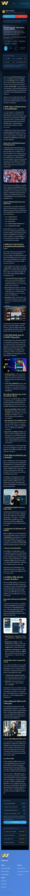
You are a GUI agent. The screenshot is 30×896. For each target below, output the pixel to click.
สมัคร (22, 16)
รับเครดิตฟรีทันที (25, 4)
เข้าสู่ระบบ (10, 16)
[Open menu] (14, 3)
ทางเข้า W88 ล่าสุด (15, 822)
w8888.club (4, 860)
